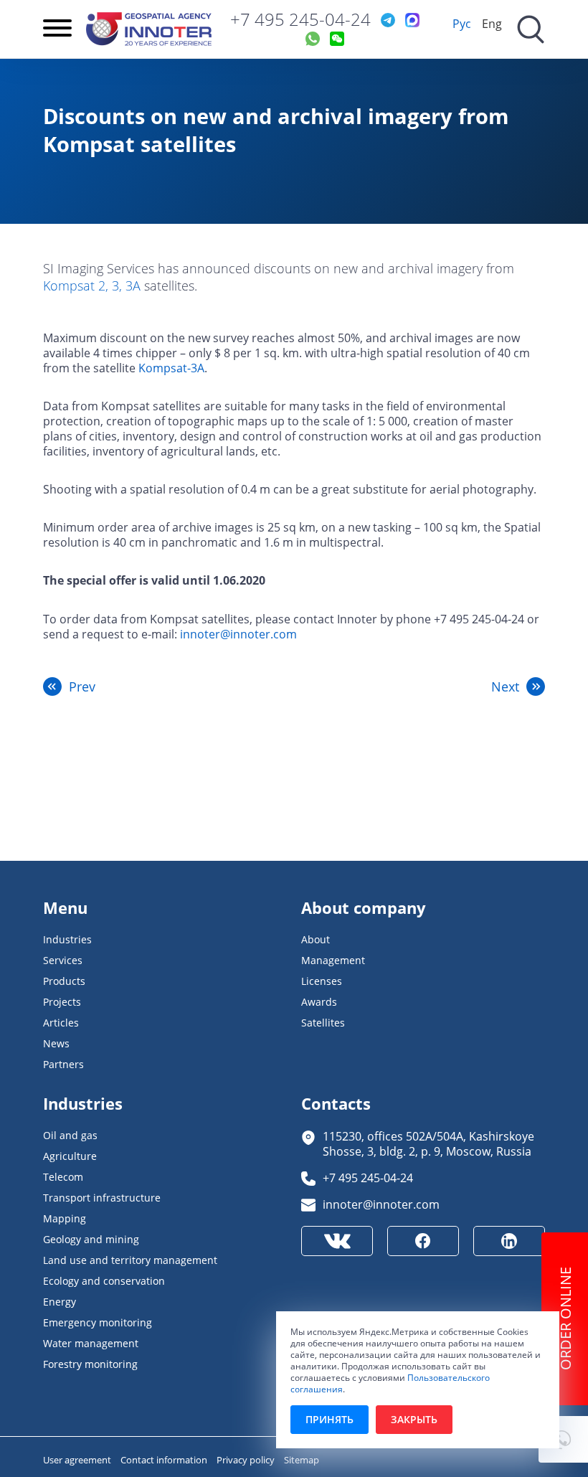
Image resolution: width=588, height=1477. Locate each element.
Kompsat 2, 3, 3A (92, 285)
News (56, 1043)
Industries (67, 939)
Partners (63, 1064)
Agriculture (70, 1156)
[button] (563, 1439)
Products (64, 981)
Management (333, 960)
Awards (319, 1002)
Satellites (323, 1022)
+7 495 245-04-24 (300, 19)
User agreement (78, 1459)
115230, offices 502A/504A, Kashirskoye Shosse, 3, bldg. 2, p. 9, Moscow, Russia (428, 1143)
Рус (461, 23)
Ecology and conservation (104, 1281)
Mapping (64, 1218)
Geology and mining (91, 1239)
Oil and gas (70, 1135)
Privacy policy (247, 1459)
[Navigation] (57, 29)
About (315, 939)
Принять (329, 1419)
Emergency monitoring (97, 1322)
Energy (59, 1301)
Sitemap (301, 1459)
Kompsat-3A (171, 367)
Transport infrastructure (102, 1197)
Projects (62, 1002)
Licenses (321, 981)
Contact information (164, 1459)
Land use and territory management (130, 1260)
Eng (492, 23)
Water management (90, 1343)
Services (62, 960)
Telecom (63, 1177)
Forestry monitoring (90, 1364)
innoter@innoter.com (238, 633)
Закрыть (414, 1419)
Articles (61, 1022)
